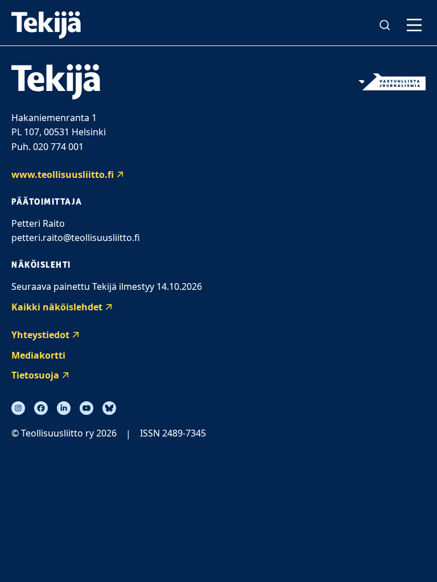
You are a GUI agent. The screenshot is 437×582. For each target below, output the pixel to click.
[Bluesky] (109, 408)
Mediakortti (38, 355)
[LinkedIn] (64, 408)
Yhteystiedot (40, 335)
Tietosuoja (35, 375)
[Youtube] (86, 408)
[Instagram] (18, 408)
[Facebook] (41, 408)
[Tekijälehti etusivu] (46, 25)
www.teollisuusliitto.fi (62, 174)
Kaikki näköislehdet (56, 307)
